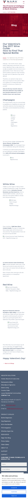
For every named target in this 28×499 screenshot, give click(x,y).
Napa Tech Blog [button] (6, 438)
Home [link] (4, 58)
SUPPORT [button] (4, 451)
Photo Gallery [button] (5, 441)
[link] (10, 1)
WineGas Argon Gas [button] (7, 431)
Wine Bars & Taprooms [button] (8, 385)
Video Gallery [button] (5, 444)
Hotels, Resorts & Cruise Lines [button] (10, 379)
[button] (24, 2)
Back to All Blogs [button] (9, 363)
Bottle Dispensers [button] (6, 417)
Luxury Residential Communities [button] (11, 393)
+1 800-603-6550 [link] (11, 405)
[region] (14, 486)
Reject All (14, 495)
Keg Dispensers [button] (6, 421)
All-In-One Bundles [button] (6, 424)
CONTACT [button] (4, 454)
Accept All (14, 487)
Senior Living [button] (5, 387)
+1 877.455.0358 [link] (11, 12)
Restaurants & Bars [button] (7, 382)
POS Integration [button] (6, 428)
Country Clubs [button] (5, 390)
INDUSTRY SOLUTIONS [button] (8, 375)
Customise (14, 491)
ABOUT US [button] (4, 448)
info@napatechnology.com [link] (15, 408)
